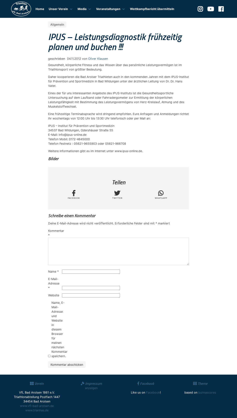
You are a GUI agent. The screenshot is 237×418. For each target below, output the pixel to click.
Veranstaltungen (108, 9)
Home (40, 9)
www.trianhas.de (37, 410)
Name (53, 271)
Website (53, 295)
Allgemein (57, 24)
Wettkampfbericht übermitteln (152, 9)
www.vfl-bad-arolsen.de (37, 406)
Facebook (153, 392)
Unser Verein (58, 9)
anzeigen (91, 388)
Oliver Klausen (98, 58)
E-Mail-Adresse (53, 283)
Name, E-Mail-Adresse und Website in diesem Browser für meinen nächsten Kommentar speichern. (57, 329)
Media (82, 9)
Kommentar (54, 233)
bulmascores (207, 392)
